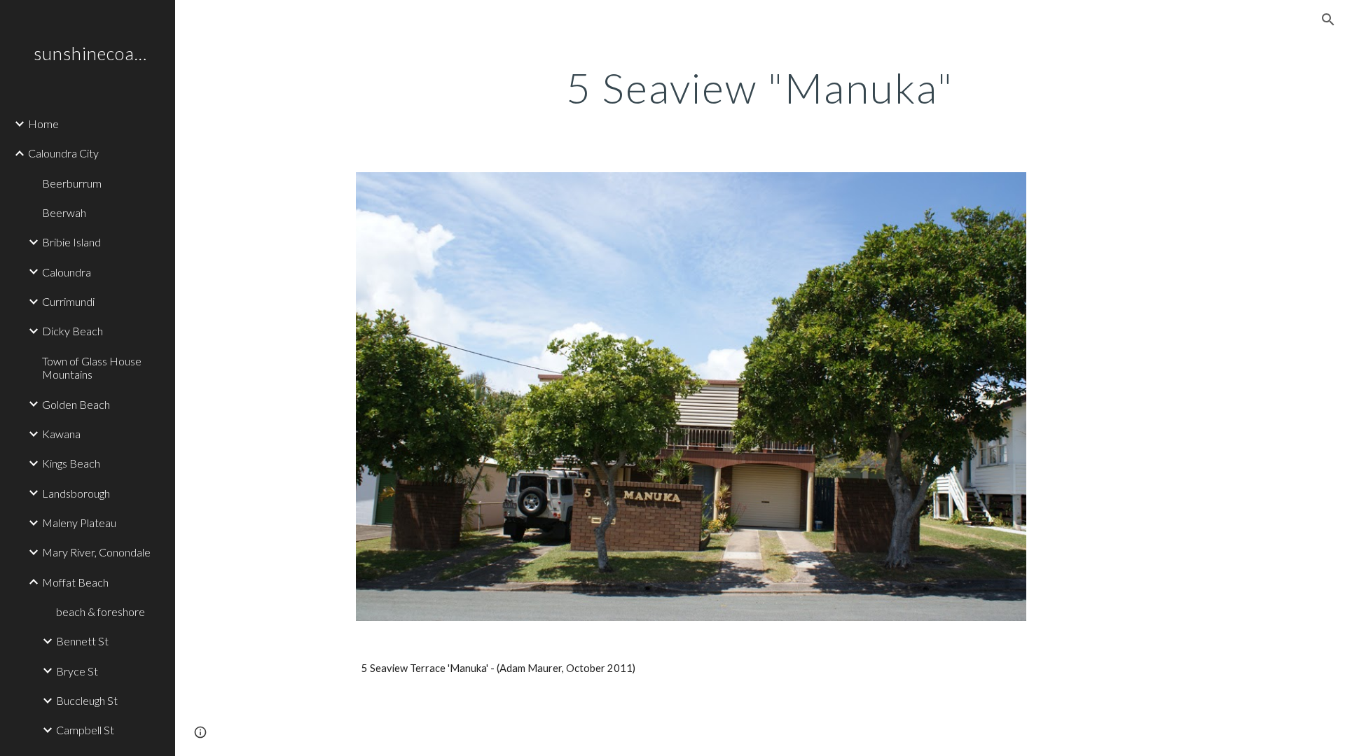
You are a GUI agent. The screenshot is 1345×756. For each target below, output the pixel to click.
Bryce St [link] (77, 671)
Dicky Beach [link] (72, 330)
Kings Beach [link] (71, 463)
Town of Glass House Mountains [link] (92, 367)
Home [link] (43, 123)
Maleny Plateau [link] (79, 522)
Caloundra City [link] (63, 153)
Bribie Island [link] (71, 241)
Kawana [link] (61, 433)
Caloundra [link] (66, 272)
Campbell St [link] (85, 729)
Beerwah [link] (64, 212)
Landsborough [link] (76, 493)
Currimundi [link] (68, 301)
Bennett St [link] (82, 641)
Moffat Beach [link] (75, 582)
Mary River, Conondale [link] (96, 552)
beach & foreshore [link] (100, 611)
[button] (1328, 19)
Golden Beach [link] (76, 404)
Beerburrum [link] (72, 183)
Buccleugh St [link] (87, 700)
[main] (760, 87)
